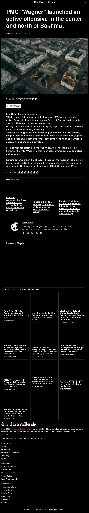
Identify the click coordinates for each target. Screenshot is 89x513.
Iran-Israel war (6, 469)
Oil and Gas (5, 449)
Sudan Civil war (7, 476)
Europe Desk (67, 389)
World (3, 446)
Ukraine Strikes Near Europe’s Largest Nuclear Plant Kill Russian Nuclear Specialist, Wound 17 (44, 350)
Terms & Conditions (8, 487)
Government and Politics (10, 452)
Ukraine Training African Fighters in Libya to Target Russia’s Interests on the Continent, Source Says (70, 207)
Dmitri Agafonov (68, 322)
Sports (3, 459)
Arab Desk (10, 320)
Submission (5, 499)
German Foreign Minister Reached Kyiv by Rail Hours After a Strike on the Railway (72, 383)
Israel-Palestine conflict (9, 479)
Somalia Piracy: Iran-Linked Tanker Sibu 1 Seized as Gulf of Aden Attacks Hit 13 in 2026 (43, 380)
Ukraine (60, 162)
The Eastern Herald (18, 429)
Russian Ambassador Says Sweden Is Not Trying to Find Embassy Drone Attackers (16, 203)
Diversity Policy (6, 493)
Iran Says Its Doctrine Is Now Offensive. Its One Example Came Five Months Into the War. (15, 413)
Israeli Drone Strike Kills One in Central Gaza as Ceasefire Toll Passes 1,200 (43, 316)
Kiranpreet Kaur (68, 354)
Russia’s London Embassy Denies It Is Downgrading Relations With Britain (43, 207)
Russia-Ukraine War (8, 466)
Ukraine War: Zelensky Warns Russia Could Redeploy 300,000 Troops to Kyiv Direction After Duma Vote (72, 315)
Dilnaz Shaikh (11, 357)
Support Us (5, 496)
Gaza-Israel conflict (8, 473)
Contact (4, 502)
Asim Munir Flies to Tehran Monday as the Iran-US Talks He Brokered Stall (16, 314)
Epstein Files (6, 463)
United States (6, 443)
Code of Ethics (6, 490)
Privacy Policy (6, 484)
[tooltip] (17, 99)
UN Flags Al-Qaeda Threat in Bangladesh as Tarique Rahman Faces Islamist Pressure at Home (72, 348)
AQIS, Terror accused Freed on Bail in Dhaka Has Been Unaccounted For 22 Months (15, 383)
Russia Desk (38, 357)
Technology (5, 455)
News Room (12, 33)
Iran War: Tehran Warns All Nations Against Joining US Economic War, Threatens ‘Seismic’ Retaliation (16, 349)
